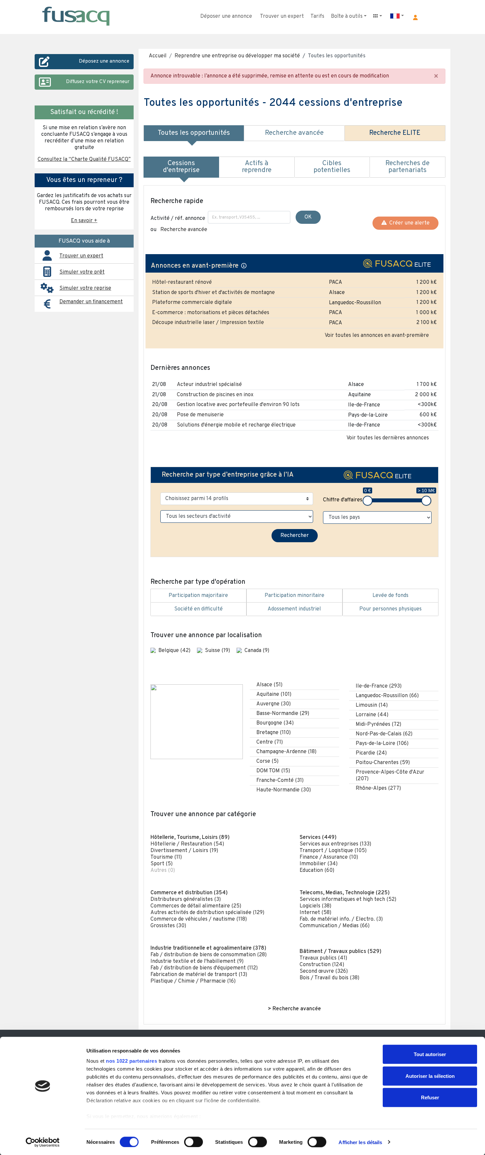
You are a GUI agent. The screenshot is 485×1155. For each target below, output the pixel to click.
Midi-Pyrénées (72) (378, 724)
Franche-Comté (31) (280, 780)
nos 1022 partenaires (131, 1061)
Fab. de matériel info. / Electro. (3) (341, 919)
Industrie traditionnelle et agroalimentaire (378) (208, 948)
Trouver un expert (282, 16)
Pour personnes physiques (390, 609)
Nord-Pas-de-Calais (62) (384, 734)
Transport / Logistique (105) (333, 850)
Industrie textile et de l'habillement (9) (196, 961)
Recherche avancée (183, 229)
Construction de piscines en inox (215, 395)
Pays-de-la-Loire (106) (382, 743)
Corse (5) (267, 761)
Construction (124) (322, 965)
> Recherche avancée (294, 1009)
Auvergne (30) (273, 704)
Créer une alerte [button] (408, 223)
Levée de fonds (390, 595)
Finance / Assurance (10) (329, 857)
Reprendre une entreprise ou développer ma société (237, 56)
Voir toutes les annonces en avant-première (377, 335)
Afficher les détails (360, 1142)
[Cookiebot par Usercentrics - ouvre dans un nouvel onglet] (43, 1142)
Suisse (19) (218, 650)
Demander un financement (91, 302)
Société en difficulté (198, 609)
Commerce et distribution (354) (189, 893)
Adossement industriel (294, 609)
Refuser (430, 1097)
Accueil (158, 56)
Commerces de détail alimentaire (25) (195, 906)
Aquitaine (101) (273, 694)
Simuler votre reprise (85, 288)
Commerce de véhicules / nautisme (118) (198, 919)
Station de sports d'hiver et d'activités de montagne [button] (213, 292)
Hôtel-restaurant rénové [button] (182, 282)
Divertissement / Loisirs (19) (184, 850)
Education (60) (317, 870)
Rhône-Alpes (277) (378, 788)
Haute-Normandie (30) (283, 790)
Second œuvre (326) (324, 971)
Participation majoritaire (198, 595)
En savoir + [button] (84, 221)
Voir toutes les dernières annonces (387, 438)
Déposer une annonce (226, 16)
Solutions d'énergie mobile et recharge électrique (236, 425)
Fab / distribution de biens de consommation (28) (208, 955)
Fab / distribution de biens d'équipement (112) (204, 968)
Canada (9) (256, 650)
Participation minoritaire (294, 595)
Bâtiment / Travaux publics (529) (340, 951)
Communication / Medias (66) (335, 926)
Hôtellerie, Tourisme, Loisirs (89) (190, 837)
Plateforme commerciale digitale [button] (192, 302)
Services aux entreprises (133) (335, 844)
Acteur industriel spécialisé (209, 384)
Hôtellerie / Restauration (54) (187, 844)
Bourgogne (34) (275, 723)
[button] (415, 17)
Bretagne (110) (273, 732)
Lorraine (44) (372, 715)
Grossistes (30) (168, 926)
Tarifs (317, 16)
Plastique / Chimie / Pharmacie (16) (193, 981)
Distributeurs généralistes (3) (185, 899)
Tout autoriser (430, 1054)
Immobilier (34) (319, 864)
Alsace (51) (269, 685)
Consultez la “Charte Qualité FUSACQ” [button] (84, 159)
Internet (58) (315, 912)
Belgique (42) (175, 650)
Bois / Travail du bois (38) (329, 978)
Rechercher (294, 535)
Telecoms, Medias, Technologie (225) (345, 893)
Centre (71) (269, 742)
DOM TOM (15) (273, 771)
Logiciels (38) (315, 906)
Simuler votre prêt (82, 272)
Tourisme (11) (166, 857)
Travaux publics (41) (323, 958)
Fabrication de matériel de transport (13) (198, 974)
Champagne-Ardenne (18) (286, 752)
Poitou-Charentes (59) (383, 762)
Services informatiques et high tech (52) (348, 899)
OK (308, 217)
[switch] (193, 1142)
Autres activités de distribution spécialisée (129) (207, 912)
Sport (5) (161, 864)
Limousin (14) (372, 705)
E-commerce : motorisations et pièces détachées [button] (210, 313)
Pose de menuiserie (200, 415)
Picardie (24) (371, 753)
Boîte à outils (347, 16)
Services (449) (318, 837)
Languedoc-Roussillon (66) (387, 696)
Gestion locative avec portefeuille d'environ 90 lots (238, 404)
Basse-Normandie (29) (282, 713)
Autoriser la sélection (430, 1076)
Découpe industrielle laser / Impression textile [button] (208, 322)
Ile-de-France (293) (379, 686)
